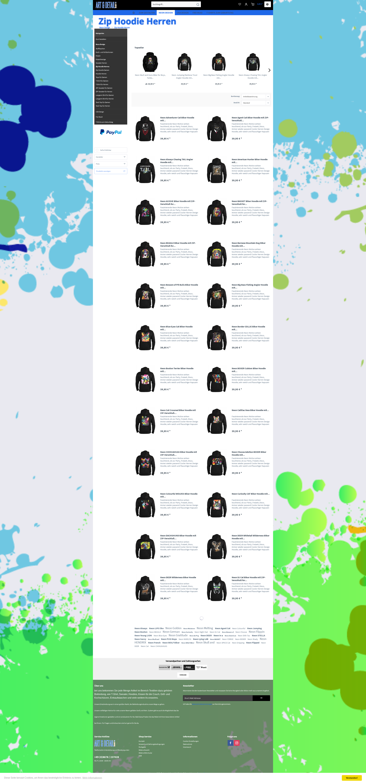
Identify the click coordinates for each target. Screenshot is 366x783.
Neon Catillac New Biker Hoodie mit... (250, 410)
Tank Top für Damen (103, 102)
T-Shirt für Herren (102, 84)
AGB (140, 756)
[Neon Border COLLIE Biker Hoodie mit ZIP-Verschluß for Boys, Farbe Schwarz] (217, 338)
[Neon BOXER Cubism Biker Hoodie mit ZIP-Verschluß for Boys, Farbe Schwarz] (217, 379)
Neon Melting (205, 628)
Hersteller (99, 157)
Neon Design (100, 44)
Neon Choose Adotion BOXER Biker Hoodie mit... (249, 453)
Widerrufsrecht (144, 750)
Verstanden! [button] (352, 778)
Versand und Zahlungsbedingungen (152, 744)
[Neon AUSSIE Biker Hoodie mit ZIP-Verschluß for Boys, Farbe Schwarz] (145, 212)
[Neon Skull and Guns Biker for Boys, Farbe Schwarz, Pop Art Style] (150, 62)
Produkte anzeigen (103, 171)
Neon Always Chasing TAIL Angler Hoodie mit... (253, 76)
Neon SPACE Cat (224, 642)
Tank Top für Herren (103, 106)
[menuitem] (176, 4)
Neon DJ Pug (194, 636)
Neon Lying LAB (201, 639)
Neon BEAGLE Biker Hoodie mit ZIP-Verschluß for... (178, 244)
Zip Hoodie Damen (102, 70)
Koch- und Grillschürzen (104, 52)
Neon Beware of (228, 632)
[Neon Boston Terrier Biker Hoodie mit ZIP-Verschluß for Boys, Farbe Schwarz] (145, 379)
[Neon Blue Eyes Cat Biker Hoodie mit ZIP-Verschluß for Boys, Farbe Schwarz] (145, 338)
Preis (98, 164)
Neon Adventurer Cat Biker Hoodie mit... (177, 119)
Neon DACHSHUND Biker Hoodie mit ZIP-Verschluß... (178, 537)
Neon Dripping (238, 642)
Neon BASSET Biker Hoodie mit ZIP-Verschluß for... (249, 202)
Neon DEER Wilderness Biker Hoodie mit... (178, 579)
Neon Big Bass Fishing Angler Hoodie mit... (218, 76)
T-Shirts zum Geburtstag (104, 122)
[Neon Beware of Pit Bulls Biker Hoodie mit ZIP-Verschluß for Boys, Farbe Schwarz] (145, 296)
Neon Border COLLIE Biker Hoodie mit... (248, 328)
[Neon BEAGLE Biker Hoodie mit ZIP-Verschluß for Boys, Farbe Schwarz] (145, 254)
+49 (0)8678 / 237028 (106, 757)
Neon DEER (206, 635)
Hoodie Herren (101, 74)
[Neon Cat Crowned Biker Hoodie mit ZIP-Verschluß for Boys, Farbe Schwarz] (145, 421)
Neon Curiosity (187, 632)
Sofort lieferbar (105, 150)
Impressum (187, 747)
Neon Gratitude (178, 635)
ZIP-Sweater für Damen (104, 88)
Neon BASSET (215, 639)
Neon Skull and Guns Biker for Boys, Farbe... (150, 76)
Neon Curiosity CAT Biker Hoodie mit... (251, 493)
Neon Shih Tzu (244, 635)
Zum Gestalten (101, 39)
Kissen (98, 56)
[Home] (134, 12)
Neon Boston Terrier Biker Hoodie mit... (176, 370)
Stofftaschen (100, 49)
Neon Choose (241, 632)
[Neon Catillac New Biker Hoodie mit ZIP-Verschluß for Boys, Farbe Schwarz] (217, 421)
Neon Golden (173, 628)
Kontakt (142, 741)
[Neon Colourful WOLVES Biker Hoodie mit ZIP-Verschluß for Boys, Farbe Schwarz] (145, 505)
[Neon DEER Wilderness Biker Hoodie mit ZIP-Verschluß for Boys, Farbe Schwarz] (145, 588)
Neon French (154, 642)
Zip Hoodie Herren (102, 66)
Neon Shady (253, 639)
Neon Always (141, 628)
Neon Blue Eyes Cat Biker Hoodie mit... (176, 328)
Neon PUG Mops (169, 639)
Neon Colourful (239, 628)
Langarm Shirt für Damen (105, 95)
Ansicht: (237, 102)
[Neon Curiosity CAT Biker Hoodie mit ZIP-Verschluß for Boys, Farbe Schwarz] (217, 505)
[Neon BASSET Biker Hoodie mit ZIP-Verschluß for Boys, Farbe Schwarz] (217, 212)
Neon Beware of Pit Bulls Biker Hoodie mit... (179, 286)
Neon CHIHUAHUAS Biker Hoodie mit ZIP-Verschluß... (178, 453)
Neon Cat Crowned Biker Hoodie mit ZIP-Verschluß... (178, 411)
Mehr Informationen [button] (92, 778)
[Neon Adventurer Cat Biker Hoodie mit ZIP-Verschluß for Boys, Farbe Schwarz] (145, 129)
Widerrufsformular (145, 753)
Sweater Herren (101, 63)
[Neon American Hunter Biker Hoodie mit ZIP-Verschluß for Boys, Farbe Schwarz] (217, 170)
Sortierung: (235, 96)
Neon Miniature (189, 628)
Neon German (171, 632)
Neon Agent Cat (223, 628)
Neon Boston (141, 631)
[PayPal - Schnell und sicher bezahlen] (110, 132)
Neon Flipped (253, 642)
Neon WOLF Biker (171, 642)
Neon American (230, 636)
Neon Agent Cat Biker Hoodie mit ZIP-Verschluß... (250, 119)
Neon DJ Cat (215, 632)
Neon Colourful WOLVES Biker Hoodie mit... (178, 495)
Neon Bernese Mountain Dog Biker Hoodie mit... (248, 244)
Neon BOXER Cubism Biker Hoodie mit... (249, 370)
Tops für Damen (101, 77)
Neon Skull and (154, 639)
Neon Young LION (143, 635)
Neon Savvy (141, 639)
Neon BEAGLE (155, 632)
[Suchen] (198, 4)
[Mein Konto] (246, 4)
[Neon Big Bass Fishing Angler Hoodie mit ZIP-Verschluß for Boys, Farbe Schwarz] (218, 62)
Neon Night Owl (201, 632)
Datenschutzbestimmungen (202, 704)
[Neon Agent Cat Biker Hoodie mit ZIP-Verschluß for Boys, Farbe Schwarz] (217, 129)
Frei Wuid (99, 117)
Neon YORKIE (228, 639)
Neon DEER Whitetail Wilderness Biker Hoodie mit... (250, 537)
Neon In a (218, 635)
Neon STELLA (258, 635)
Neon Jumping (254, 628)
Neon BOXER (240, 639)
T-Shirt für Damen (102, 81)
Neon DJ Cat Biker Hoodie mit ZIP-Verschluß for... (248, 579)
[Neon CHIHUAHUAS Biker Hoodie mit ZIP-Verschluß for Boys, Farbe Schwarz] (145, 463)
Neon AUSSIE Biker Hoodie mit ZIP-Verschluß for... (177, 202)
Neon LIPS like (156, 628)
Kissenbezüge (101, 59)
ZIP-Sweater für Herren (104, 91)
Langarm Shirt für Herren (105, 99)
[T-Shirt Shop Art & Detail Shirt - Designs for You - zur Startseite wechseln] (106, 5)
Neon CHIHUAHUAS (159, 646)
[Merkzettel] (239, 4)
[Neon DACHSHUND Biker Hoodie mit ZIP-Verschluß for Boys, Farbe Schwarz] (145, 546)
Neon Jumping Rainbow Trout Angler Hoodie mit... (184, 76)
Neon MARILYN (185, 639)
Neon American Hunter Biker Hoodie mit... (249, 161)
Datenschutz (187, 744)
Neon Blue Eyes (160, 635)
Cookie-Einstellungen (191, 741)
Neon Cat (145, 646)
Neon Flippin (256, 632)
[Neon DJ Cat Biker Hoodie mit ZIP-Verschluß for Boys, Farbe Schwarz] (217, 588)
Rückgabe (142, 747)
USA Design (100, 112)
